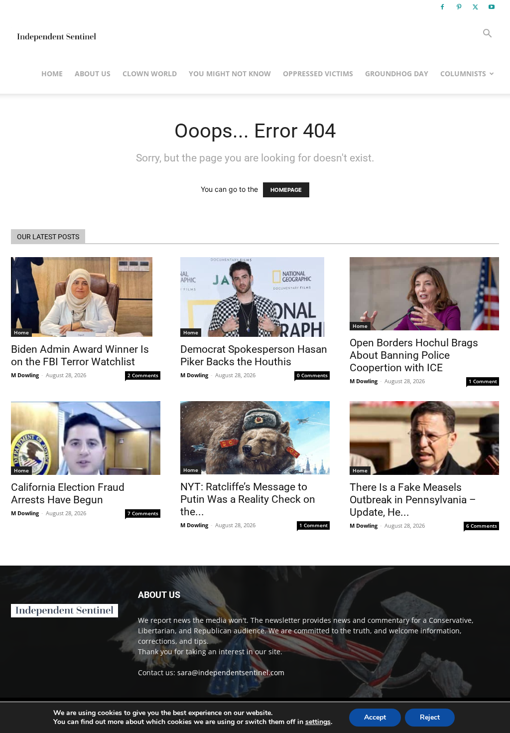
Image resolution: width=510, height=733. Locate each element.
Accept (375, 717)
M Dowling (25, 375)
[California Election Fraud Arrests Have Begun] (85, 438)
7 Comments (143, 513)
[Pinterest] (458, 7)
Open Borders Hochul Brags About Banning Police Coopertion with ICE (414, 355)
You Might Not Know (230, 73)
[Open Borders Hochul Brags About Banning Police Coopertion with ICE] (424, 293)
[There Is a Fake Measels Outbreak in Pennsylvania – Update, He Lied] (424, 438)
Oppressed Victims (318, 73)
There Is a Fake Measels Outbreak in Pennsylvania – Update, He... (413, 499)
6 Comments (481, 525)
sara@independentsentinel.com (230, 672)
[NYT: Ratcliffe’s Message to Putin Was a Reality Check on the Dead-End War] (255, 437)
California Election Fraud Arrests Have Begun (68, 493)
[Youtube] (491, 7)
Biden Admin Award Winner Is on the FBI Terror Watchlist (80, 355)
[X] (475, 7)
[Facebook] (442, 7)
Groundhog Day (396, 73)
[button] (487, 34)
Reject (430, 717)
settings (318, 722)
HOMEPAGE (286, 189)
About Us (93, 73)
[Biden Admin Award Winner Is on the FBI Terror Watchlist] (85, 297)
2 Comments (143, 375)
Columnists (463, 73)
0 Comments (312, 375)
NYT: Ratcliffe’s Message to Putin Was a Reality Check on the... (247, 499)
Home (52, 73)
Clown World (150, 73)
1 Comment (483, 381)
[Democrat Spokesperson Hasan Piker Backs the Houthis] (255, 297)
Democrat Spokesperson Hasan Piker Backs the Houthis (253, 355)
